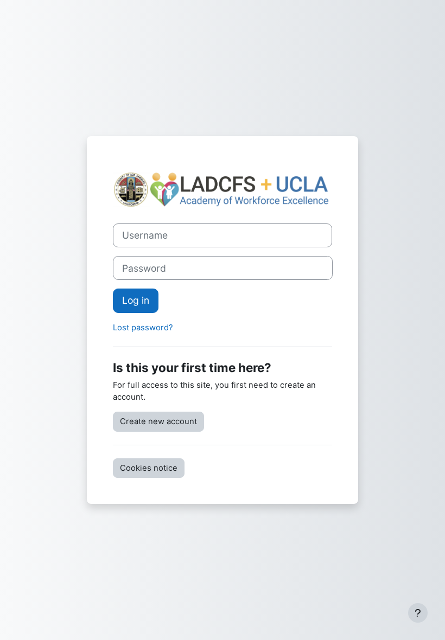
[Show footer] (418, 613)
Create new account (158, 421)
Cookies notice (148, 468)
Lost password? (143, 327)
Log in (135, 300)
